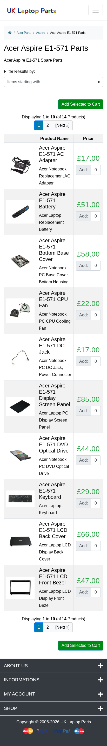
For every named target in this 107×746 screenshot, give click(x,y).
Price (88, 138)
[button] (97, 729)
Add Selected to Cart (81, 104)
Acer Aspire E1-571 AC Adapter (52, 154)
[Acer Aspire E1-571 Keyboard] (20, 498)
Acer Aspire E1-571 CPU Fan (53, 299)
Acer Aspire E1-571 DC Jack (52, 345)
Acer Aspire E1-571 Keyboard (52, 491)
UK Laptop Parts (76, 722)
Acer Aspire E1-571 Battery (52, 200)
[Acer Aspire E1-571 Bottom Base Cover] (20, 261)
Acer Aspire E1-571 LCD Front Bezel (53, 576)
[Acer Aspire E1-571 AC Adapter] (20, 165)
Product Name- (55, 138)
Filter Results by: (19, 71)
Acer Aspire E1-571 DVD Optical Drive (54, 444)
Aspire (40, 33)
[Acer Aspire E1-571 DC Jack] (20, 357)
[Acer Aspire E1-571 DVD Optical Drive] (20, 456)
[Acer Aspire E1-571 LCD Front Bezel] (20, 587)
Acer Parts (24, 33)
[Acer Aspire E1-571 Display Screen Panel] (20, 406)
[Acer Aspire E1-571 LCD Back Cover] (20, 541)
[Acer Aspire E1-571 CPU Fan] (20, 310)
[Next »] (62, 125)
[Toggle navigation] (95, 10)
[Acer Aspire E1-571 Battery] (20, 211)
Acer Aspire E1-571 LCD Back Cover (53, 530)
